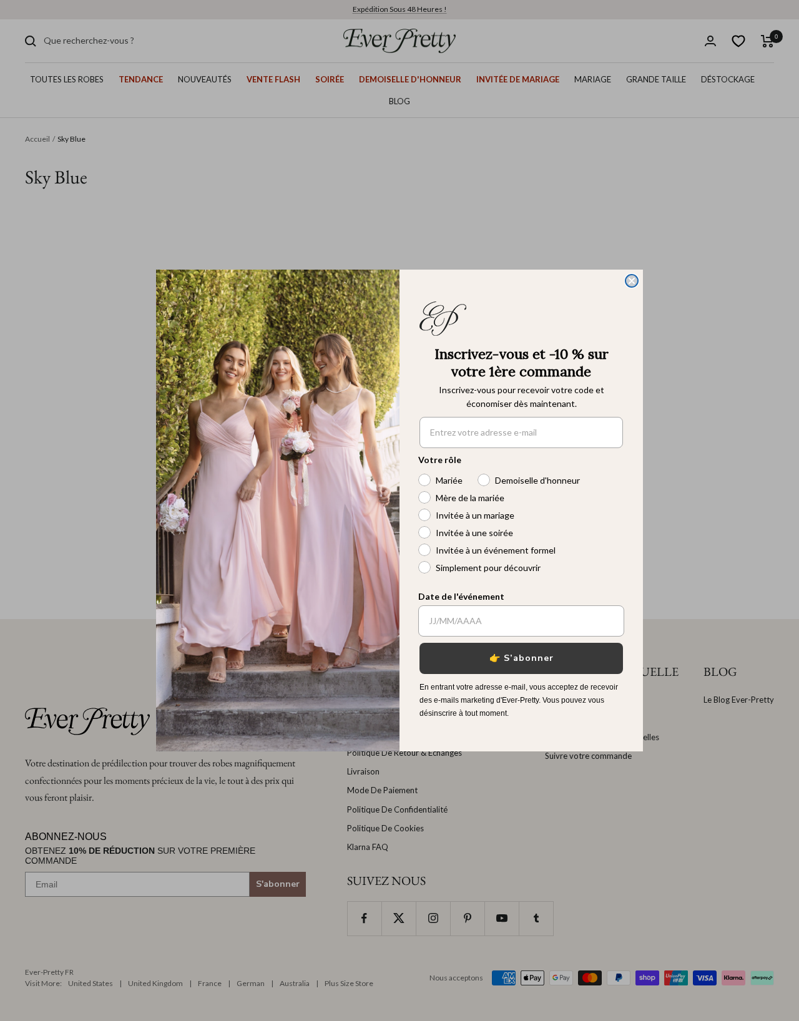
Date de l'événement (461, 596)
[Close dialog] (631, 281)
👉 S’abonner (521, 658)
